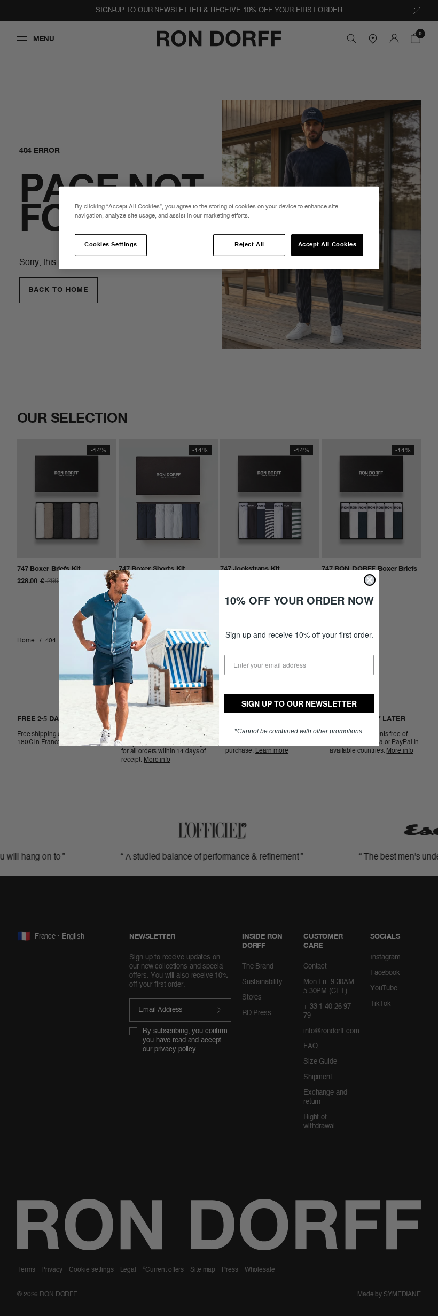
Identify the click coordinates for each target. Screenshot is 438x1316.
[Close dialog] (369, 580)
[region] (219, 228)
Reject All (249, 244)
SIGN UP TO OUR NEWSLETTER (299, 703)
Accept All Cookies (327, 244)
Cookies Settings (110, 244)
